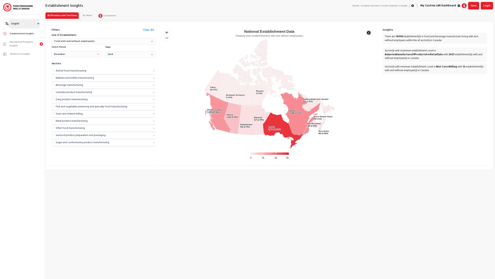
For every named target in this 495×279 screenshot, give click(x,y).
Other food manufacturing (70, 128)
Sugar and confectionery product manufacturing (82, 143)
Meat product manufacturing (72, 121)
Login (486, 5)
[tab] (62, 15)
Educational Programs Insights (21, 44)
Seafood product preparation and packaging (81, 135)
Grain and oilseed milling (69, 114)
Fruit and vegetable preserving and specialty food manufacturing (91, 107)
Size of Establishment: (64, 35)
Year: (108, 47)
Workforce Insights (20, 54)
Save (473, 5)
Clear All (148, 30)
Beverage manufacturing (69, 85)
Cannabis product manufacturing (74, 92)
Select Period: (59, 47)
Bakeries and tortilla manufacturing (75, 78)
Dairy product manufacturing (72, 100)
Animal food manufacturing (71, 71)
